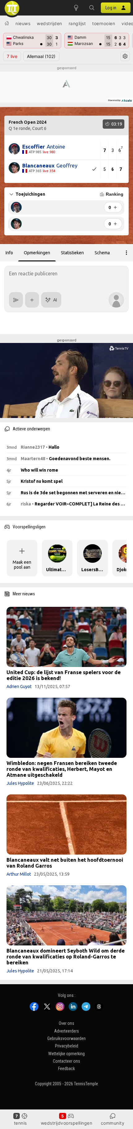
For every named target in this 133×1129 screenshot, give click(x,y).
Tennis (20, 1123)
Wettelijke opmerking (66, 1053)
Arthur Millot (18, 874)
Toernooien (103, 23)
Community (113, 1123)
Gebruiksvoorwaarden (66, 1038)
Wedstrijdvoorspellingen (66, 1123)
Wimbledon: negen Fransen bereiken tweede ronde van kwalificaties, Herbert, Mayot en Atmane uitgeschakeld (61, 769)
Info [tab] (9, 252)
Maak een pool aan (22, 565)
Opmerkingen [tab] (37, 252)
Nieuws (22, 23)
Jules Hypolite (20, 783)
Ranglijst (77, 23)
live (12, 56)
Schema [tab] (102, 252)
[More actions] (126, 252)
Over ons (66, 1023)
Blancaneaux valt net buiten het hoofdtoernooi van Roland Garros (64, 863)
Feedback (66, 1068)
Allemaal (41, 56)
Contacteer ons (66, 1061)
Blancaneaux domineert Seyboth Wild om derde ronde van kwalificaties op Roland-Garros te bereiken (65, 956)
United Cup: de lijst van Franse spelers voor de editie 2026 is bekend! (63, 675)
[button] (91, 7)
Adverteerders (66, 1031)
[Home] (7, 23)
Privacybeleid (66, 1045)
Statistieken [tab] (72, 252)
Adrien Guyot (19, 686)
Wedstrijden (49, 23)
